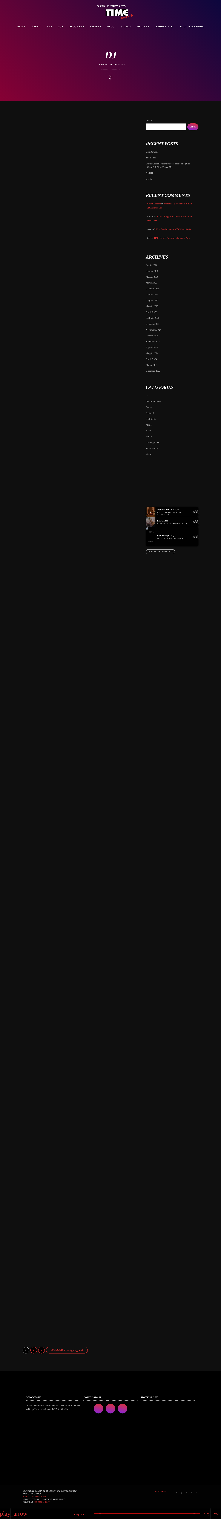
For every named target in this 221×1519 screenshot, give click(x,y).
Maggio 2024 (152, 353)
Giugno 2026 (152, 271)
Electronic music (153, 401)
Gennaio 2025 (152, 324)
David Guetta (47, 936)
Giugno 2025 (152, 300)
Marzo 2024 (151, 365)
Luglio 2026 (151, 265)
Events (149, 407)
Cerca (149, 121)
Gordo (39, 789)
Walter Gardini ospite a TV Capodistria (172, 229)
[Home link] (111, 14)
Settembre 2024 (153, 341)
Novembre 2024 (153, 330)
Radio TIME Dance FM (34, 1496)
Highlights (151, 419)
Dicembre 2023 (153, 371)
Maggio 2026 (152, 277)
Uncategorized (153, 442)
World (149, 454)
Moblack (165, 634)
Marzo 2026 (151, 283)
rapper (149, 436)
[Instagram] (181, 1493)
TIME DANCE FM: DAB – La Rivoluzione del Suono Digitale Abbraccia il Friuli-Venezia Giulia (177, 604)
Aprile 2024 (151, 359)
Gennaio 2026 (152, 288)
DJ (33, 218)
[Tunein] (176, 1493)
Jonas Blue (44, 1057)
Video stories (152, 448)
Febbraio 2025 (153, 318)
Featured (150, 413)
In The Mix (158, 486)
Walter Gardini (154, 203)
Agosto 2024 (152, 347)
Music (149, 425)
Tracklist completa (160, 551)
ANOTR (38, 645)
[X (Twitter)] (172, 1493)
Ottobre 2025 (152, 294)
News (148, 430)
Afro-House (156, 480)
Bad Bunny (166, 618)
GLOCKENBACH (47, 1307)
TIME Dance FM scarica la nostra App (172, 238)
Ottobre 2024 (152, 335)
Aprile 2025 (151, 312)
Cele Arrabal (47, 225)
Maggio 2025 (152, 306)
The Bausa (43, 372)
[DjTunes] (191, 1493)
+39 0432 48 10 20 (42, 1502)
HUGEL (38, 1185)
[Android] (196, 1493)
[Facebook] (186, 1493)
